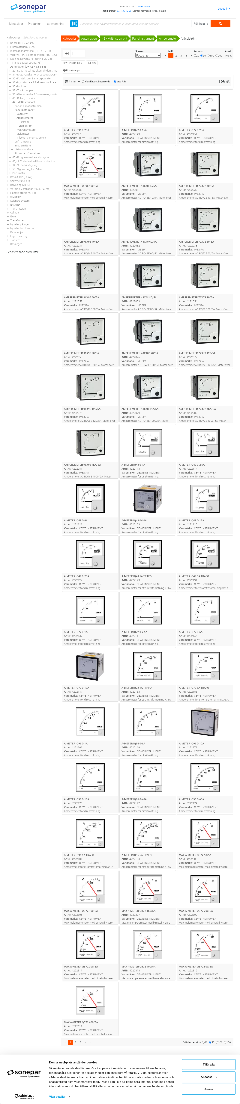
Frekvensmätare (25, 129)
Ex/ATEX (15, 204)
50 (204, 55)
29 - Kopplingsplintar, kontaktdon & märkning (38, 70)
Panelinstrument (24, 110)
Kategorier (13, 37)
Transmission (18, 208)
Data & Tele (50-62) (21, 177)
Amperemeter (24, 118)
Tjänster (15, 240)
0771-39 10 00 (142, 6)
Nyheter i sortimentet (22, 228)
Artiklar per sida (192, 1042)
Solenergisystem (19, 200)
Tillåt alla (208, 1064)
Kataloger (16, 244)
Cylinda (14, 212)
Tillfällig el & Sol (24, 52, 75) (25, 62)
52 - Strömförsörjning (24, 165)
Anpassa (206, 1076)
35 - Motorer (19, 86)
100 (212, 55)
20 (197, 55)
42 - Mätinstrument (23, 102)
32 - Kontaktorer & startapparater (31, 78)
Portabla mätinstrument (28, 106)
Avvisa (208, 1089)
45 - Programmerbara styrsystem (31, 157)
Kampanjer (16, 232)
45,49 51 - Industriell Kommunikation (33, 161)
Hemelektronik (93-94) (23, 193)
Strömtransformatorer (27, 153)
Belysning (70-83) (20, 185)
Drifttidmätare (22, 141)
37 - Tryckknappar (22, 90)
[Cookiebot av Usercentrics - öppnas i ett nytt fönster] (24, 1096)
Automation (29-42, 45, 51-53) (28, 66)
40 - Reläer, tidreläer (23, 98)
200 (220, 55)
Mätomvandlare (23, 149)
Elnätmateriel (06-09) (22, 47)
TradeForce (16, 220)
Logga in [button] (223, 8)
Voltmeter (22, 114)
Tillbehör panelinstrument (31, 137)
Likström (24, 122)
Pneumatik (18, 173)
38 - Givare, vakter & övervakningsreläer (35, 94)
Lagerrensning (18, 236)
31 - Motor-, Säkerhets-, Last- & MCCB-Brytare (38, 74)
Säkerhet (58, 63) (20, 181)
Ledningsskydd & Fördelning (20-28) (31, 58)
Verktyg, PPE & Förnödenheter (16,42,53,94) (35, 55)
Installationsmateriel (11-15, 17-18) (30, 51)
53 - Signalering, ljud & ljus (27, 169)
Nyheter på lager (19, 224)
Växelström (25, 125)
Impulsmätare (22, 145)
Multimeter (22, 133)
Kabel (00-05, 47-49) (22, 43)
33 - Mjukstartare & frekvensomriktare (34, 82)
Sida (170, 51)
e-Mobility (16, 196)
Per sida (198, 51)
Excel (13, 216)
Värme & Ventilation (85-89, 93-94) (30, 189)
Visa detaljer (57, 1096)
